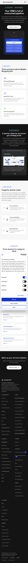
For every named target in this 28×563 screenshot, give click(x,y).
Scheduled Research (6, 464)
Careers (16, 445)
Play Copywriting (14, 228)
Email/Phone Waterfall (19, 417)
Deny (14, 307)
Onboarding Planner (19, 495)
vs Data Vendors (5, 533)
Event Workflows (5, 458)
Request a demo (13, 27)
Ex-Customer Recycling (7, 451)
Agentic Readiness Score (20, 456)
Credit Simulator (18, 492)
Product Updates (18, 466)
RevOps (3, 414)
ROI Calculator (18, 489)
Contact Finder (18, 407)
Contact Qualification (15, 217)
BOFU (3, 481)
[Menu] (25, 2)
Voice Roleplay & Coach (20, 430)
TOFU (3, 474)
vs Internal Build (5, 546)
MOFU (3, 478)
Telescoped (4, 513)
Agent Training (5, 401)
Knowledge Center (19, 460)
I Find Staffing (4, 510)
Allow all (14, 299)
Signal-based (4, 455)
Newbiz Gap (4, 445)
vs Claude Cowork (5, 542)
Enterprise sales (5, 434)
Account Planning (19, 423)
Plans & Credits (18, 486)
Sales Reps (4, 417)
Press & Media (18, 476)
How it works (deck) (20, 452)
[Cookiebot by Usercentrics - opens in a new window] (20, 255)
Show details (21, 295)
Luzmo (3, 506)
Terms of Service (11, 560)
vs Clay (3, 526)
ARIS (2, 503)
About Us (17, 442)
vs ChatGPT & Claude (6, 539)
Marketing (4, 424)
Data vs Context (5, 536)
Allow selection (14, 303)
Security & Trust (18, 472)
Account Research (14, 205)
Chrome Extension (5, 407)
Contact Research (19, 414)
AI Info (16, 469)
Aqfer (3, 516)
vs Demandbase (5, 529)
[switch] (24, 281)
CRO (2, 421)
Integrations (4, 404)
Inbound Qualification (6, 467)
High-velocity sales (6, 431)
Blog (16, 463)
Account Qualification (19, 401)
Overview (4, 398)
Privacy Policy (4, 560)
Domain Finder (18, 420)
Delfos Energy (5, 519)
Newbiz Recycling (5, 448)
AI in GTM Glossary (19, 479)
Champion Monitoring (6, 461)
